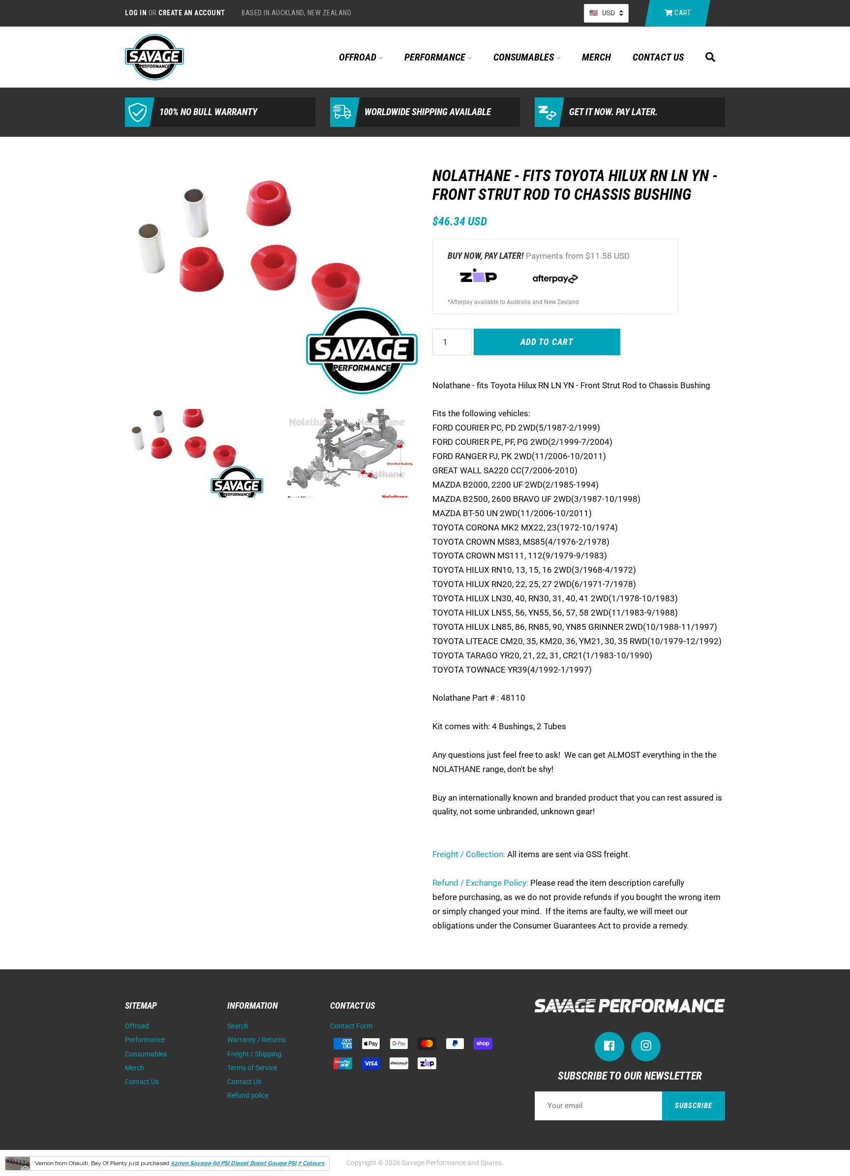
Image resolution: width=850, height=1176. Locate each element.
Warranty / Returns (256, 1040)
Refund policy (248, 1095)
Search (237, 1026)
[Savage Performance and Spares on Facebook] (609, 1048)
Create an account (191, 13)
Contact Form (351, 1026)
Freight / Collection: (468, 854)
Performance (436, 57)
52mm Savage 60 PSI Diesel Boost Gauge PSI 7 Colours (247, 1163)
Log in (136, 13)
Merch (596, 57)
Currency (606, 13)
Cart (682, 13)
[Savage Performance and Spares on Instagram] (646, 1048)
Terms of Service (252, 1068)
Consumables (524, 57)
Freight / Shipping (254, 1054)
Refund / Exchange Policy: (480, 883)
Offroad (359, 57)
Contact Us (658, 57)
